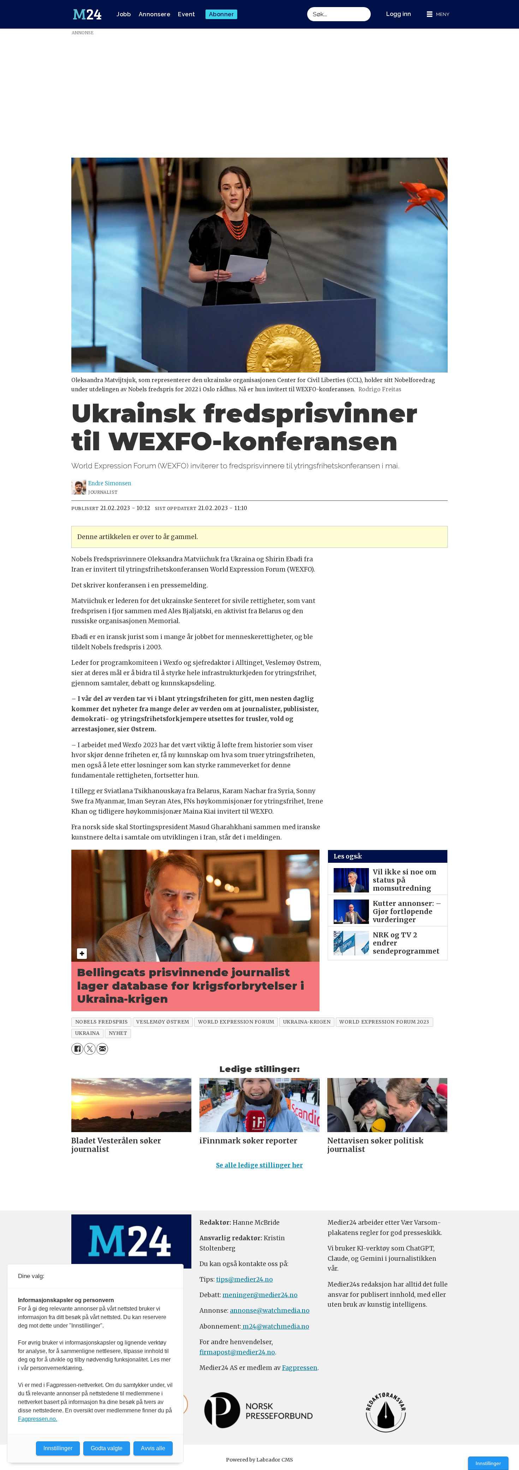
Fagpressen (299, 1368)
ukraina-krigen (307, 1022)
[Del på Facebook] (77, 1049)
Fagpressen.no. (37, 1419)
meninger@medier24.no (260, 1295)
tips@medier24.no (244, 1279)
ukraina (87, 1033)
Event (186, 14)
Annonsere (155, 14)
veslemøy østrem (162, 1022)
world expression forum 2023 (384, 1022)
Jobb (124, 14)
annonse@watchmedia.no (270, 1310)
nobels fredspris (101, 1022)
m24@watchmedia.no (275, 1326)
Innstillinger (488, 1463)
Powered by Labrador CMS (259, 1460)
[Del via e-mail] (102, 1049)
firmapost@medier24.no (237, 1352)
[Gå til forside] (87, 14)
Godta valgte (107, 1448)
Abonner (221, 14)
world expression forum (236, 1022)
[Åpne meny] (438, 14)
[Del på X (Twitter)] (90, 1049)
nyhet (118, 1033)
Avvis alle (153, 1448)
